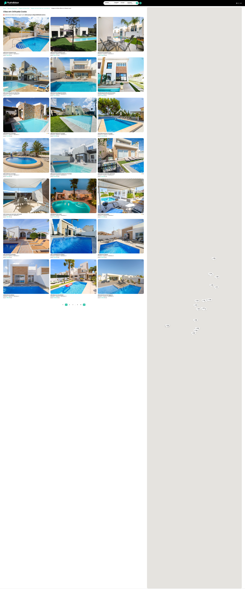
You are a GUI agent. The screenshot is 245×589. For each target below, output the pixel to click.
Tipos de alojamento (12, 8)
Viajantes (129, 2)
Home (4, 8)
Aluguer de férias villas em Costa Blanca (40, 8)
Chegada (116, 2)
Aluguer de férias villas (24, 8)
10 (80, 304)
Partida (122, 2)
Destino (107, 2)
